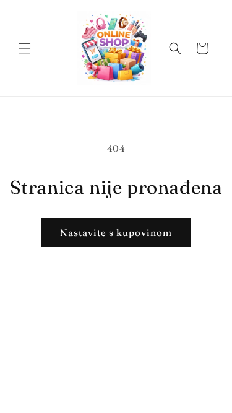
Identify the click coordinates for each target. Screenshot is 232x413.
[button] (24, 48)
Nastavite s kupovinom (116, 232)
